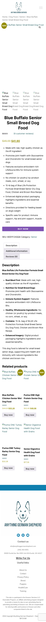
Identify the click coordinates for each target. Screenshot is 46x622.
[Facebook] (18, 535)
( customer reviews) (24, 133)
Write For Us (23, 558)
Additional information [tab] (16, 251)
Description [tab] (11, 245)
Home (4, 17)
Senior (22, 17)
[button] (40, 27)
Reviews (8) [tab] (12, 256)
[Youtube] (27, 535)
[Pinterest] (23, 535)
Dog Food (13, 17)
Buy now (23, 229)
